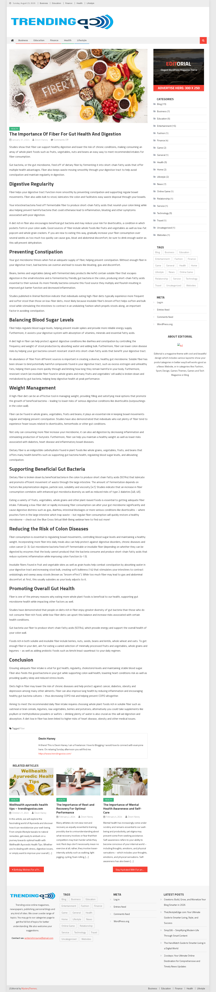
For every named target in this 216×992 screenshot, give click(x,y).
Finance (68, 3)
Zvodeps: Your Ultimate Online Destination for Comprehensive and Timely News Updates (182, 961)
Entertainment (164, 126)
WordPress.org (164, 324)
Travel (160, 220)
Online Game (163, 191)
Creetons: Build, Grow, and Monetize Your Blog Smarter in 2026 (185, 902)
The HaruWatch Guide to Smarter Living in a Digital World (185, 945)
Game (160, 147)
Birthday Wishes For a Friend (28, 869)
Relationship (163, 198)
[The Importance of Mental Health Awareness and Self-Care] (125, 782)
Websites (162, 235)
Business (44, 3)
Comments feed (165, 317)
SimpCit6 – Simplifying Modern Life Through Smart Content (181, 932)
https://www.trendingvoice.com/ (54, 753)
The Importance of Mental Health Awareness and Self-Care (122, 808)
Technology (163, 213)
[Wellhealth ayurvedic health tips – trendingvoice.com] (31, 782)
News (160, 184)
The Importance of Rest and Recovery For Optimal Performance (75, 808)
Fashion (161, 133)
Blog (159, 104)
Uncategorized (164, 227)
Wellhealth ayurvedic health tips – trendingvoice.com (28, 806)
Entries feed (163, 309)
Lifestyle (90, 3)
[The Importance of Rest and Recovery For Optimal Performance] (78, 782)
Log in (160, 302)
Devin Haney (41, 139)
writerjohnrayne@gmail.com (38, 938)
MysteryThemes (29, 988)
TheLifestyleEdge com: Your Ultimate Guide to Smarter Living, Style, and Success (182, 917)
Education (56, 3)
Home (160, 169)
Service (161, 206)
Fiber (22, 728)
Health (80, 3)
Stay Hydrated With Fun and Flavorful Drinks (131, 869)
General (161, 155)
